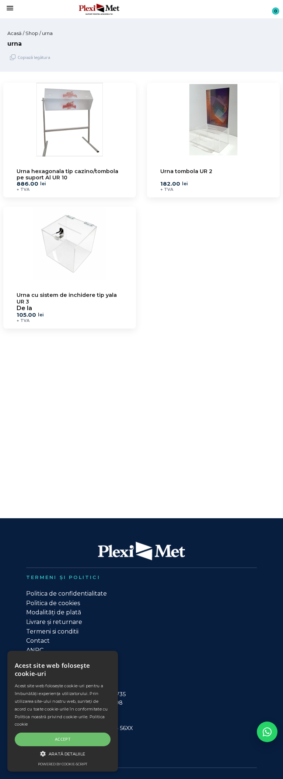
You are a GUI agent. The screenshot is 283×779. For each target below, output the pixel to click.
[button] (63, 753)
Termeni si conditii (52, 631)
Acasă (14, 33)
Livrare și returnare (54, 621)
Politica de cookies (53, 603)
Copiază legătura (34, 57)
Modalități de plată (53, 612)
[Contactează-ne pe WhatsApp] (267, 732)
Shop (31, 33)
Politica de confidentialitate (66, 593)
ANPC (34, 650)
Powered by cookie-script (62, 764)
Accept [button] (62, 739)
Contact (38, 640)
